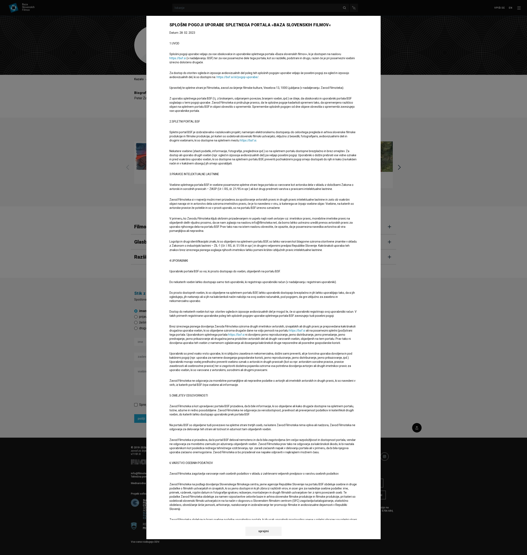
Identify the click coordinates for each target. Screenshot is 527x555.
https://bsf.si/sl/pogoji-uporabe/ (238, 77)
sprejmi (263, 531)
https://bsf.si (177, 58)
